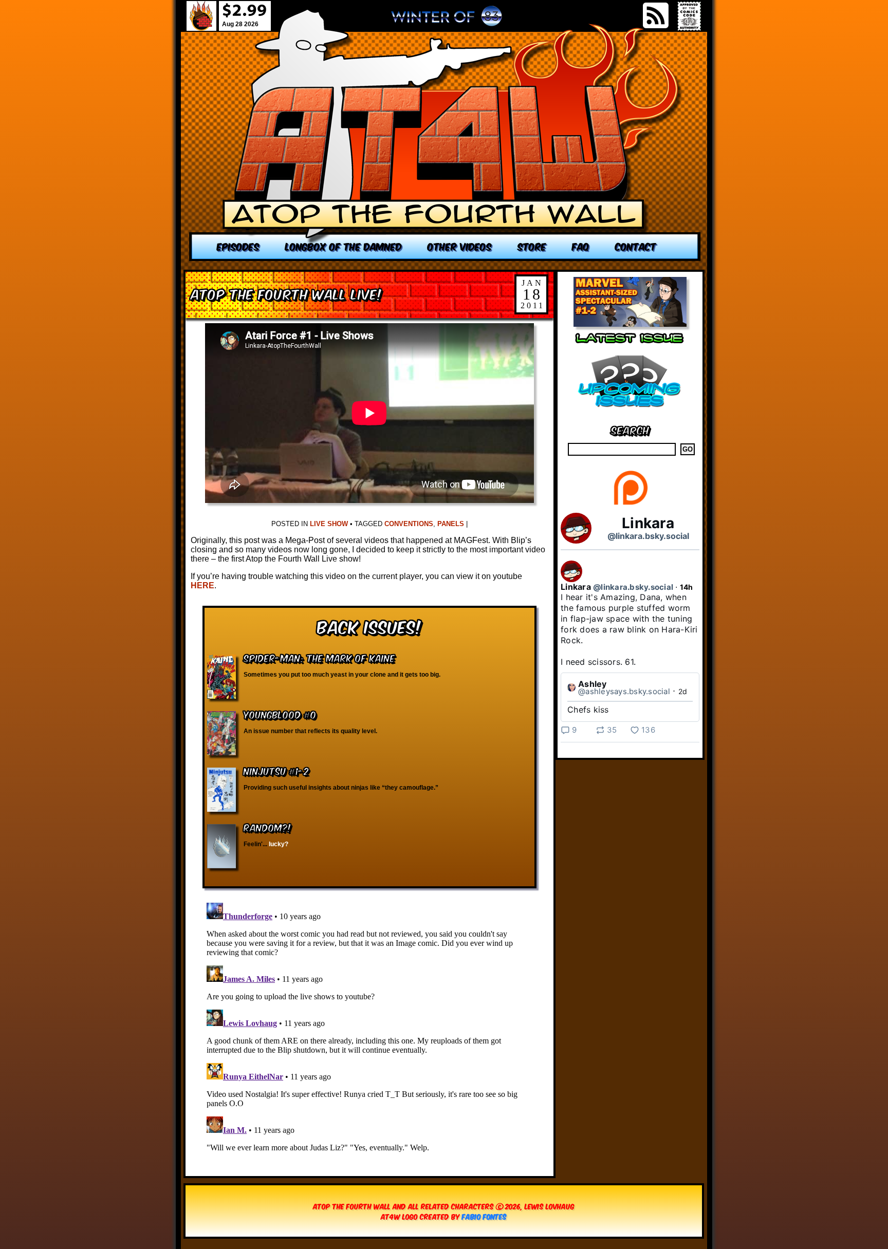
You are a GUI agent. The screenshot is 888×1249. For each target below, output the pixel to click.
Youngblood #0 (280, 714)
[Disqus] (369, 1027)
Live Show (329, 524)
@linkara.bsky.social (648, 536)
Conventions (408, 524)
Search (630, 429)
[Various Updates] (630, 413)
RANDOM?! (267, 827)
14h (686, 587)
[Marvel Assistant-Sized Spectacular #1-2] (630, 324)
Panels (450, 524)
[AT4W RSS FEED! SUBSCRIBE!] (656, 15)
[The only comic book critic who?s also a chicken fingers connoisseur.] (445, 135)
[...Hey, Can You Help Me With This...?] (447, 20)
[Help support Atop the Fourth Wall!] (630, 504)
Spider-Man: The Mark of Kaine (319, 657)
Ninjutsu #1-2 (276, 770)
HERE (202, 585)
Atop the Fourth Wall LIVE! (286, 293)
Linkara (648, 523)
